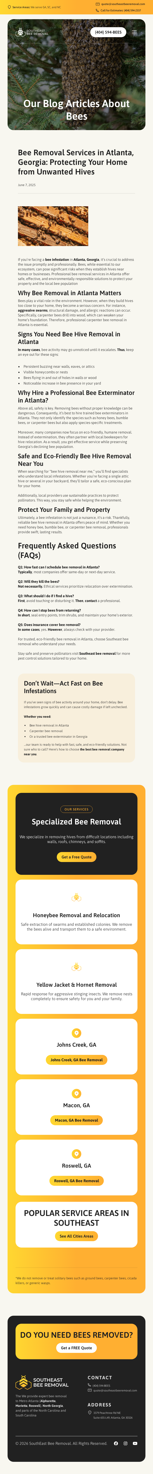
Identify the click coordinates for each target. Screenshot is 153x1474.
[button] (133, 32)
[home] (32, 32)
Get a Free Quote (77, 857)
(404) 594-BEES (108, 32)
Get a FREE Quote (76, 1347)
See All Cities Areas (76, 1236)
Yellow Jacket (53, 985)
